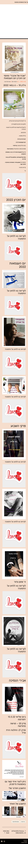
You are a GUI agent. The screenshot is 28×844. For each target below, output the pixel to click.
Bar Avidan (14, 81)
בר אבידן (23, 821)
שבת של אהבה (7, 81)
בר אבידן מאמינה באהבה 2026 (24, 841)
